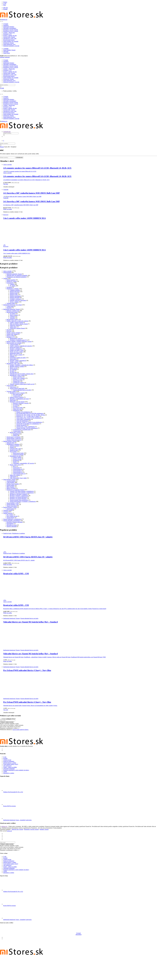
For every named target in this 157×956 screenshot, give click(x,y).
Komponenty (10, 282)
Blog (4, 5)
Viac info (5, 184)
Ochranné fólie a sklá (15, 448)
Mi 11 (14, 466)
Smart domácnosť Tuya (9, 44)
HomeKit (9, 307)
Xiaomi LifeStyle (7, 513)
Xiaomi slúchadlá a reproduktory (11, 520)
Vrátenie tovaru (7, 760)
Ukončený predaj (7, 510)
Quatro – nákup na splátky (10, 767)
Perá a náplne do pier (12, 516)
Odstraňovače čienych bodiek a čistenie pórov (22, 373)
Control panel (10, 306)
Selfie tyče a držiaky (15, 475)
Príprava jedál (10, 335)
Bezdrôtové (16, 434)
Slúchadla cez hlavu (12, 525)
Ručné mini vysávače (15, 432)
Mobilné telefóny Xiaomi (9, 441)
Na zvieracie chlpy (18, 407)
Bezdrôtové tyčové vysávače (10, 31)
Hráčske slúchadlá (14, 297)
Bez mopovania (17, 394)
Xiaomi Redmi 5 (17, 470)
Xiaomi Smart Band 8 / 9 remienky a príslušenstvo (23, 501)
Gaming (5, 278)
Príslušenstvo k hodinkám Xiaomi (15, 489)
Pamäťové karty (14, 450)
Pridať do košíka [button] (7, 209)
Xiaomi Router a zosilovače (14, 438)
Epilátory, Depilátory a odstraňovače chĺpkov (21, 365)
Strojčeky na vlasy (18, 379)
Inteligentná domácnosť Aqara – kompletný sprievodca (17, 820)
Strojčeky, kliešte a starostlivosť (18, 360)
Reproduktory (10, 523)
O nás (4, 3)
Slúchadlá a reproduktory (9, 28)
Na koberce (16, 404)
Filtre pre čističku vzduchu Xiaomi (19, 324)
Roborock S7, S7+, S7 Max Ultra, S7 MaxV (27, 416)
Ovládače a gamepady (15, 299)
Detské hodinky (11, 485)
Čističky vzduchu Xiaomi (16, 322)
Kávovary (5, 214)
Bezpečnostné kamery (9, 40)
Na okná (15, 406)
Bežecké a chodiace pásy (13, 310)
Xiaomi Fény (16, 381)
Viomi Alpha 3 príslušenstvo (23, 419)
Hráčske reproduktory (15, 296)
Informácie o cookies (8, 773)
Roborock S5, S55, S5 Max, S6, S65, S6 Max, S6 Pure (30, 415)
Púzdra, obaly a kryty (15, 464)
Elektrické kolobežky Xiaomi (14, 274)
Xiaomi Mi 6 (16, 467)
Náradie (12, 447)
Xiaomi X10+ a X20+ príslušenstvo (25, 426)
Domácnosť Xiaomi (8, 43)
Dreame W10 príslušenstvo (23, 412)
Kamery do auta (17, 459)
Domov (5, 2)
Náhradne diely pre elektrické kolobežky (17, 275)
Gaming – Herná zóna (9, 32)
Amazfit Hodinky (11, 481)
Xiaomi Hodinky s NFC (13, 504)
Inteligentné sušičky (15, 353)
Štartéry (15, 462)
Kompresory (16, 460)
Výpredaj (5, 23)
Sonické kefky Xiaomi (9, 37)
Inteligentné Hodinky (8, 26)
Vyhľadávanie (7, 131)
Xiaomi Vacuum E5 (21, 425)
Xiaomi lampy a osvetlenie (13, 437)
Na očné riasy (13, 372)
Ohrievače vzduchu (15, 325)
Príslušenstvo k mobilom (13, 444)
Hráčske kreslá (13, 293)
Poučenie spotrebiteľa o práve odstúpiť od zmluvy (16, 770)
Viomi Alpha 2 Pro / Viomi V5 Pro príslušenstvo (28, 418)
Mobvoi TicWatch (11, 488)
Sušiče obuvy (13, 327)
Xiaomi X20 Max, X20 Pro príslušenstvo (27, 428)
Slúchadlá (5, 51)
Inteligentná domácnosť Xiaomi (11, 309)
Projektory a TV (7, 34)
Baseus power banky (18, 453)
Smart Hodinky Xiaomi (9, 50)
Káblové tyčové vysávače (16, 397)
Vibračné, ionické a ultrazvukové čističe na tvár (22, 384)
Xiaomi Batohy (10, 517)
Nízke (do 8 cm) (17, 409)
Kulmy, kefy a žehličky (19, 378)
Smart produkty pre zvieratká (10, 41)
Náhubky (12, 356)
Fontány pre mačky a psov (16, 350)
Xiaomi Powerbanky (18, 454)
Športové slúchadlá (11, 526)
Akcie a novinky (7, 164)
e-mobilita (5, 48)
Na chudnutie (13, 369)
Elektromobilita (7, 272)
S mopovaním (16, 395)
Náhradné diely (10, 442)
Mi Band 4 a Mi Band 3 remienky (18, 494)
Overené (78, 933)
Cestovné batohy (14, 344)
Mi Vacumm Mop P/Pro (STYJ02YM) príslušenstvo (29, 413)
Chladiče (12, 284)
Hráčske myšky (14, 294)
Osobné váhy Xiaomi (12, 334)
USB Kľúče (13, 476)
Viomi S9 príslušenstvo (22, 420)
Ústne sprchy (13, 387)
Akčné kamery (10, 509)
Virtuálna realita (11, 303)
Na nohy (12, 371)
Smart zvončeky (14, 315)
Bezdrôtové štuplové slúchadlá (14, 522)
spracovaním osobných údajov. (21, 729)
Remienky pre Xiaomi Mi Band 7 (18, 498)
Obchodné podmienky (9, 768)
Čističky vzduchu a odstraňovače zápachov (21, 346)
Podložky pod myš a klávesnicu (18, 300)
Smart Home (6, 53)
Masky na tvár (13, 368)
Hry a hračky (10, 514)
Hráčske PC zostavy (12, 281)
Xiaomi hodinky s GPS (13, 503)
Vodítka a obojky (14, 362)
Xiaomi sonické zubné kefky (17, 388)
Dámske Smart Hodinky (13, 484)
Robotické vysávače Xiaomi (10, 29)
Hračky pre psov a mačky (16, 351)
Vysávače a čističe (11, 391)
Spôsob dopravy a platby (9, 762)
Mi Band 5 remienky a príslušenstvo (19, 495)
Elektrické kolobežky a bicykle (11, 45)
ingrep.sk (9, 831)
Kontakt (5, 9)
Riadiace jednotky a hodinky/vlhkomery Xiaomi (19, 341)
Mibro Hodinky (11, 487)
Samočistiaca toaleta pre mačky (18, 357)
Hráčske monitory (11, 280)
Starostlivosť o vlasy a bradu (17, 375)
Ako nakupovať (7, 765)
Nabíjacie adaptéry (14, 445)
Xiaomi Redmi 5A (18, 472)
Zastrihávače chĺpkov (18, 382)
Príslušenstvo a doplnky (13, 288)
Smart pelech (13, 359)
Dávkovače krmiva (15, 347)
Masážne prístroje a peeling (17, 366)
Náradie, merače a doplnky (13, 332)
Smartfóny (6, 25)
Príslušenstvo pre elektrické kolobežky (16, 277)
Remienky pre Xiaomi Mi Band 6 (18, 497)
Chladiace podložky (15, 290)
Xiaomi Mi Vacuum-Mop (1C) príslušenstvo (27, 423)
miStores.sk (4, 826)
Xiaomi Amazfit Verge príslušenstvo (19, 500)
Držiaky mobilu (17, 457)
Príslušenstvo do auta (15, 456)
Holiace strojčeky (17, 376)
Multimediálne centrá (15, 338)
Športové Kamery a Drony (10, 507)
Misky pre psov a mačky (16, 354)
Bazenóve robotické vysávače (20, 403)
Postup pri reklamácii (8, 761)
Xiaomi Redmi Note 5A (19, 473)
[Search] (0, 87)
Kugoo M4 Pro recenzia (9, 806)
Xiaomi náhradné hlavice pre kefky (22, 390)
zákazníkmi (78, 934)
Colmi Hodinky (11, 482)
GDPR (5, 771)
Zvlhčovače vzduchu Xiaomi (17, 328)
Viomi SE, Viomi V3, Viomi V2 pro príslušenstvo (29, 422)
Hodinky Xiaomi (44, 829)
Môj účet (5, 7)
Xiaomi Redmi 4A (18, 469)
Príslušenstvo (16, 410)
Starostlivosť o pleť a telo (9, 38)
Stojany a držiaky (14, 302)
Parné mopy (13, 400)
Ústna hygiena (10, 385)
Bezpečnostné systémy (12, 319)
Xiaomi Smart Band (12, 506)
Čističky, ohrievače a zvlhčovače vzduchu (17, 321)
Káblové (15, 435)
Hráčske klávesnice (15, 291)
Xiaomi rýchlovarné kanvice (14, 440)
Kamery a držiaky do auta (10, 35)
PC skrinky (13, 285)
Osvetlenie (9, 287)
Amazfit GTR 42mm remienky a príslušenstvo (22, 491)
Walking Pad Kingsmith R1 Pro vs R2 (13, 792)
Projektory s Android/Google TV (18, 340)
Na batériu (12, 313)
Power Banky (13, 451)
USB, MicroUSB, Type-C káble (18, 478)
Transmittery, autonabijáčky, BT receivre (23, 463)
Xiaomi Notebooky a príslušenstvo (12, 519)
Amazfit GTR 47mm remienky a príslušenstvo (22, 492)
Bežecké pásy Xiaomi (17, 829)
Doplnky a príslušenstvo (16, 349)
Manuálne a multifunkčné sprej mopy (19, 398)
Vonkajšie (5, 189)
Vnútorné (12, 316)
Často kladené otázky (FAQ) (10, 764)
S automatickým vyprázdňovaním (21, 429)
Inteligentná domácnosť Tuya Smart (12, 304)
